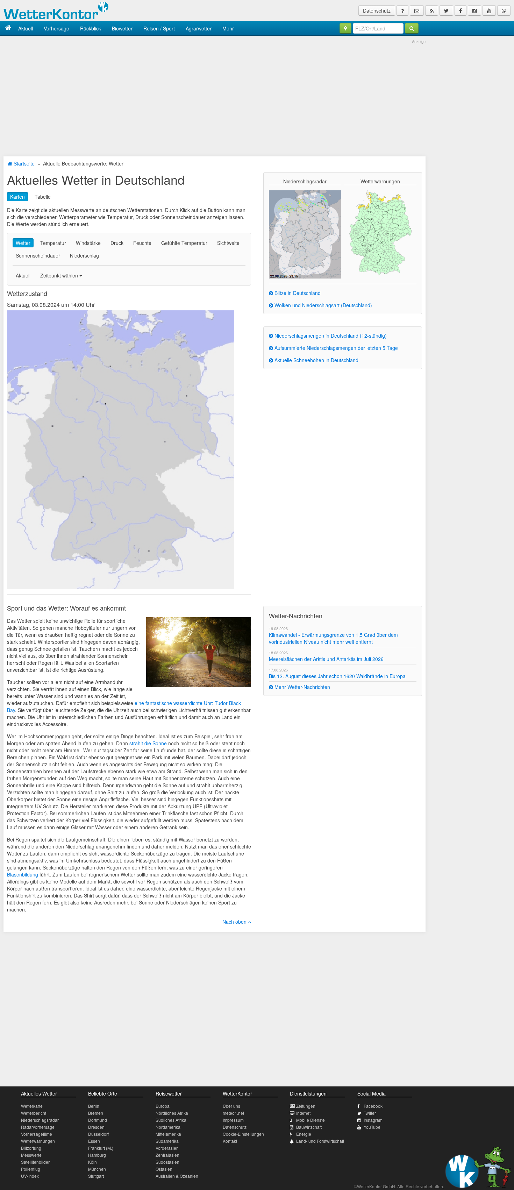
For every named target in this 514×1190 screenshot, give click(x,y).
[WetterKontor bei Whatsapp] (504, 10)
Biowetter (122, 28)
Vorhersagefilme (36, 1134)
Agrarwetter (199, 28)
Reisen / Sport (159, 28)
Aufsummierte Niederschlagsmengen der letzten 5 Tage (335, 347)
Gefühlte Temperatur (184, 242)
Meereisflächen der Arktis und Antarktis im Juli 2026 (326, 658)
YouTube (372, 1127)
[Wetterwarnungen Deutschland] (380, 232)
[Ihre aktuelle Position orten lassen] (345, 28)
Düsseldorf (98, 1134)
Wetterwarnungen (38, 1141)
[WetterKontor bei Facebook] (460, 10)
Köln (92, 1162)
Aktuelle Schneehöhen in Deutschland (315, 360)
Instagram (373, 1120)
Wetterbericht (33, 1113)
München (97, 1169)
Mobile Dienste (310, 1120)
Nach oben (235, 921)
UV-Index (30, 1176)
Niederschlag (84, 255)
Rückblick (90, 28)
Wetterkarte (32, 1106)
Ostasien (164, 1169)
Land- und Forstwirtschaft (320, 1141)
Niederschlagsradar (40, 1120)
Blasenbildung (22, 874)
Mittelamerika (168, 1134)
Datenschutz (377, 10)
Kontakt (230, 1141)
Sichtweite (228, 242)
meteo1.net (233, 1113)
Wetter (23, 242)
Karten (17, 196)
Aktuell (25, 28)
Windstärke (88, 242)
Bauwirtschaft (309, 1127)
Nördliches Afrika (172, 1113)
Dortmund (97, 1120)
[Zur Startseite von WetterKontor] (8, 28)
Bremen (95, 1113)
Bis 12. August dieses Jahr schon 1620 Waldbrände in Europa (337, 676)
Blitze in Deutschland (297, 292)
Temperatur (53, 242)
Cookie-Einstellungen (243, 1134)
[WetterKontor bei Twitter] (446, 10)
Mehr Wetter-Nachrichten (301, 686)
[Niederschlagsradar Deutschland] (305, 233)
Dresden (96, 1127)
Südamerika (167, 1141)
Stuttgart (96, 1176)
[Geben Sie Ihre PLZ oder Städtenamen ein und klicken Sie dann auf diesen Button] (412, 28)
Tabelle (43, 196)
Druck (116, 242)
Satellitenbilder (35, 1162)
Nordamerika (168, 1127)
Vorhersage (56, 28)
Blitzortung (31, 1148)
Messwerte (31, 1155)
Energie (303, 1134)
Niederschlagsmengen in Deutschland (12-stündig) (330, 335)
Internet (303, 1113)
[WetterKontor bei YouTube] (489, 10)
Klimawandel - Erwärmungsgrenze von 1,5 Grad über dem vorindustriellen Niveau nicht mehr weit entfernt (333, 638)
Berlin (93, 1106)
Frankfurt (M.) (100, 1148)
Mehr (228, 28)
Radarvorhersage (38, 1127)
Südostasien (167, 1162)
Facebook (373, 1106)
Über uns (231, 1106)
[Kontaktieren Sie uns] (417, 10)
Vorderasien (167, 1148)
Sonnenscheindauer (38, 255)
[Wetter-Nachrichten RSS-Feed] (431, 10)
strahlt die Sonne (148, 743)
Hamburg (97, 1155)
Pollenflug (30, 1169)
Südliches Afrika (171, 1120)
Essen (94, 1141)
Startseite (23, 163)
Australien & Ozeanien (177, 1176)
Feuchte (142, 242)
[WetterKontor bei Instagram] (474, 10)
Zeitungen (305, 1106)
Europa (163, 1106)
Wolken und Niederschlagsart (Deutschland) (322, 305)
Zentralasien (167, 1155)
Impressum (233, 1120)
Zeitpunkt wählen (59, 275)
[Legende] (402, 10)
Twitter (370, 1113)
